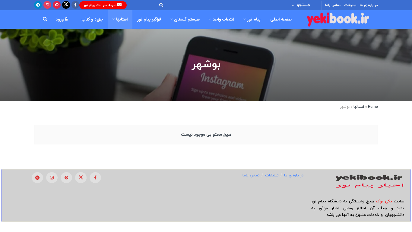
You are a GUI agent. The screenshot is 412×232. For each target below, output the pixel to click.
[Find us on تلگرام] (38, 5)
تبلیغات (350, 5)
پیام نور (254, 19)
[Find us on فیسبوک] (75, 5)
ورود (60, 19)
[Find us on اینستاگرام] (47, 5)
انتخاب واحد (223, 19)
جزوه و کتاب (92, 19)
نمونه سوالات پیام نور (100, 5)
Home (373, 107)
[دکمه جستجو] (159, 5)
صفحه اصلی (281, 19)
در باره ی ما (369, 5)
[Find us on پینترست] (57, 5)
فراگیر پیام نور (149, 19)
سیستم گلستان (187, 19)
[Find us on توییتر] (66, 5)
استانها (122, 19)
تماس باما (333, 5)
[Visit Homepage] (338, 19)
